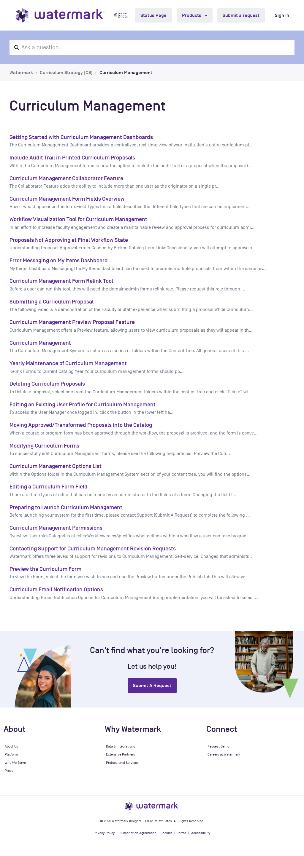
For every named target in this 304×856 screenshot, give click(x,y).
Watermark (21, 73)
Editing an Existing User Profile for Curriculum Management (83, 404)
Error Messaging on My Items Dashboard (59, 260)
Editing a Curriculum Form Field (49, 486)
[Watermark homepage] (60, 15)
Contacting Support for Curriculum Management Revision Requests (93, 548)
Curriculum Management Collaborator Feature (66, 178)
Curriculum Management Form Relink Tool (61, 280)
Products (192, 15)
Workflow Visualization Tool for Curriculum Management (78, 219)
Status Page (153, 15)
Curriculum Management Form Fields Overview (67, 198)
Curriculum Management (125, 73)
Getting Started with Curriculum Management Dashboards (81, 137)
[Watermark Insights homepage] (152, 806)
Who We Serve (15, 763)
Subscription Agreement (138, 833)
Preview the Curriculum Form (45, 569)
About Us (11, 746)
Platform (11, 754)
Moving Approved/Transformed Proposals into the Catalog (81, 424)
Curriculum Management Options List (56, 466)
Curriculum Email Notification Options (56, 589)
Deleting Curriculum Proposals (47, 383)
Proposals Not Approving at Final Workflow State (69, 240)
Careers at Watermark (224, 754)
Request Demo (218, 746)
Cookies (166, 833)
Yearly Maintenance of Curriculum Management (68, 363)
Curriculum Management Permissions (56, 527)
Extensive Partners (120, 754)
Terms (181, 833)
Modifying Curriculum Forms (44, 445)
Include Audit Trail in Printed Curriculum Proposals (72, 157)
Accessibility (200, 833)
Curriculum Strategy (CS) (66, 73)
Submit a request (241, 15)
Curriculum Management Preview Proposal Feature (72, 322)
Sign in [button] (282, 15)
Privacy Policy (104, 833)
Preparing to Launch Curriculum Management (66, 507)
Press (9, 771)
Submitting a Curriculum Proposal (52, 301)
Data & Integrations (120, 746)
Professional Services (122, 763)
